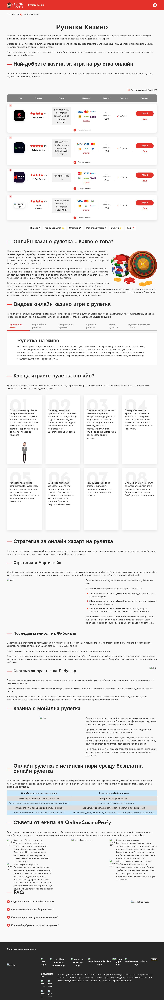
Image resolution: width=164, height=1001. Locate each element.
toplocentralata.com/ (84, 974)
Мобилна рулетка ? (96, 228)
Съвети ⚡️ (116, 228)
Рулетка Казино (36, 5)
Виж (145, 119)
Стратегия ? (75, 228)
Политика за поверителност (21, 949)
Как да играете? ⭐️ (54, 228)
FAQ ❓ (130, 228)
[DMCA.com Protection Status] (154, 960)
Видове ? (35, 228)
